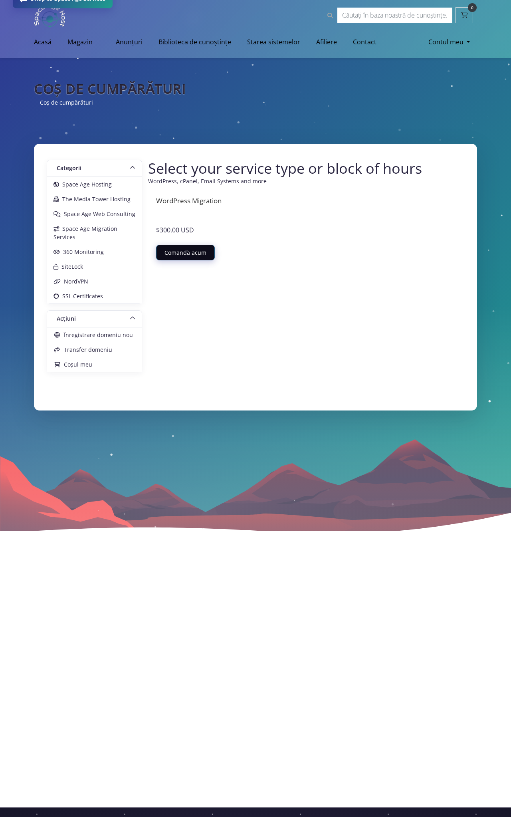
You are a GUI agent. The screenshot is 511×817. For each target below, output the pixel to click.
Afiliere (326, 42)
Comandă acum (185, 252)
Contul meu (446, 42)
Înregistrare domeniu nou (97, 335)
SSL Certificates (81, 296)
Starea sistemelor (273, 42)
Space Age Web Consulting (98, 214)
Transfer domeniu (86, 349)
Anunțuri (129, 42)
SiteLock (70, 266)
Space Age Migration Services (85, 233)
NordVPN (74, 281)
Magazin (80, 42)
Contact (364, 42)
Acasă (42, 42)
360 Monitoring (82, 252)
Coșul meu (76, 364)
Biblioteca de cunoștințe (194, 42)
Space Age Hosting (85, 184)
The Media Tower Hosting (95, 199)
